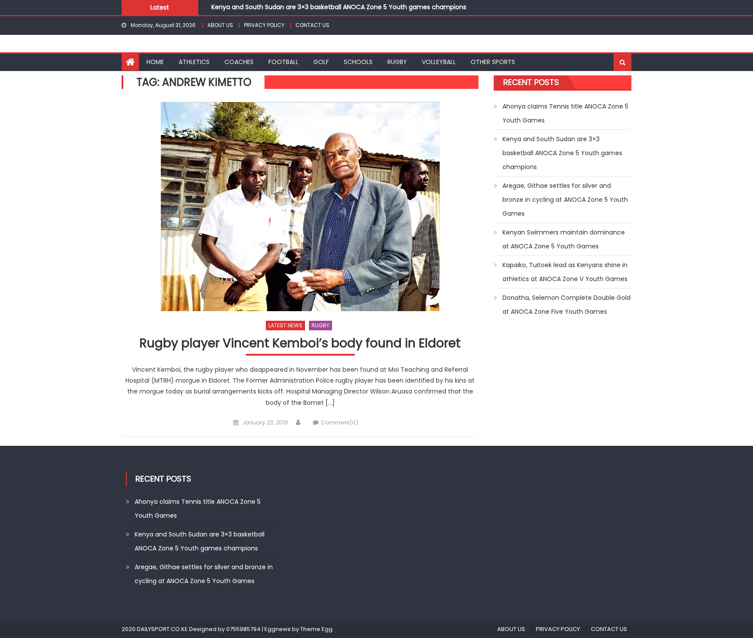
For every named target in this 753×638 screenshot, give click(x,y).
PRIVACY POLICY (264, 25)
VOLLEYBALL (439, 62)
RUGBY (397, 62)
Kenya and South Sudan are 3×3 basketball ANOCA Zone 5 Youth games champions (338, 6)
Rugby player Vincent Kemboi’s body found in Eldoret (300, 344)
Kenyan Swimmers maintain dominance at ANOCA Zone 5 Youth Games (563, 239)
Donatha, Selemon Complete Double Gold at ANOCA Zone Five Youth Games (566, 304)
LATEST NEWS (285, 325)
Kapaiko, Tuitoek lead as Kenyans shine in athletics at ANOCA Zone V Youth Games (565, 272)
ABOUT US (220, 25)
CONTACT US (312, 25)
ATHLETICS (194, 62)
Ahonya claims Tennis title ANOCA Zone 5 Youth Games (565, 113)
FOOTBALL (283, 62)
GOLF (321, 62)
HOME (155, 62)
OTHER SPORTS (493, 62)
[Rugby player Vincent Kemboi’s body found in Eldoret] (300, 206)
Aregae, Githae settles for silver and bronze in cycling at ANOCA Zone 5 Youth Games (565, 199)
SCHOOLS (358, 62)
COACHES (239, 62)
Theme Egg (316, 629)
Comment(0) (339, 422)
